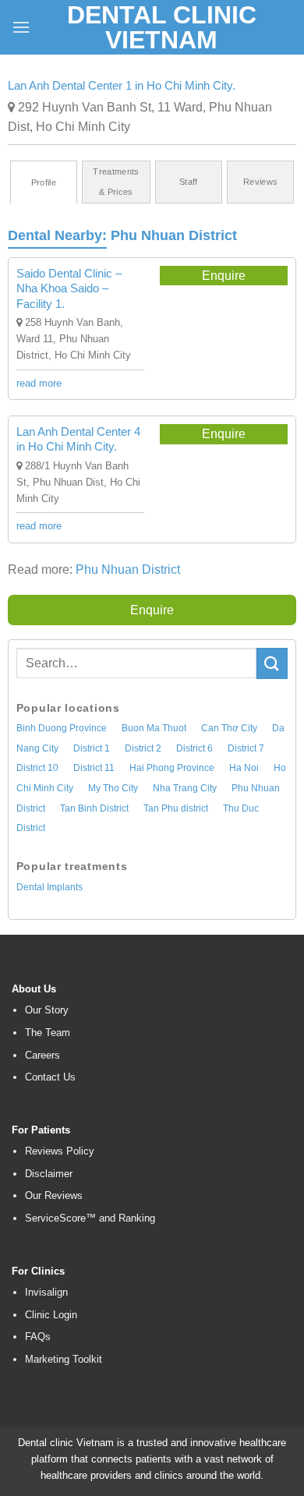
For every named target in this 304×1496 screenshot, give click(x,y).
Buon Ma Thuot (154, 728)
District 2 (143, 748)
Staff (188, 181)
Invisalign (46, 1292)
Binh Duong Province (61, 728)
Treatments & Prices (116, 181)
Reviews (260, 181)
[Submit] (272, 663)
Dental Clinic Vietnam (161, 27)
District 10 (37, 767)
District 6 (194, 748)
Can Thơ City (229, 728)
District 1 (91, 748)
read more (39, 383)
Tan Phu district (175, 808)
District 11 (94, 767)
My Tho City (113, 788)
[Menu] (21, 27)
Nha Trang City (185, 788)
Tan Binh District (94, 808)
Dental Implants (49, 887)
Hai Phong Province (171, 767)
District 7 (246, 748)
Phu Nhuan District (174, 235)
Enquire (224, 275)
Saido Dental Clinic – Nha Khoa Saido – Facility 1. (69, 288)
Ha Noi (244, 767)
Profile (43, 182)
